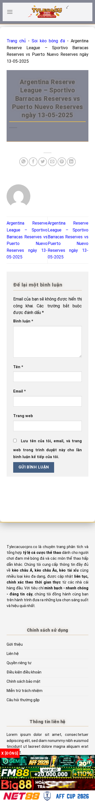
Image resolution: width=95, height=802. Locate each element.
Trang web (23, 416)
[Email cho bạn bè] (52, 161)
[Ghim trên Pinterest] (62, 161)
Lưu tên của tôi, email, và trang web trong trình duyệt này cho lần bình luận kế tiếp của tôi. (47, 449)
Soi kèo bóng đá (48, 40)
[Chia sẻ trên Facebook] (33, 161)
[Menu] (10, 11)
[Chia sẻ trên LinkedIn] (71, 161)
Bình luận (23, 321)
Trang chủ (16, 40)
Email (19, 391)
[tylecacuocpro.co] (47, 11)
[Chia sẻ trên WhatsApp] (23, 161)
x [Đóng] (9, 753)
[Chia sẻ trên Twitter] (42, 161)
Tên (18, 367)
